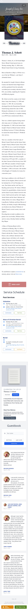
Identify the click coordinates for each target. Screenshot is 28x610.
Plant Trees (19, 312)
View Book (7, 394)
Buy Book (15, 394)
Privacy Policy (10, 603)
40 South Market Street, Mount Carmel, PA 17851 (13, 309)
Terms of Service (18, 603)
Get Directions (8, 312)
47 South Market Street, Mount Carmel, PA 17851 (13, 327)
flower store (19, 274)
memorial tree (20, 271)
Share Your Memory (10, 418)
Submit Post (14, 443)
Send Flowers (19, 349)
